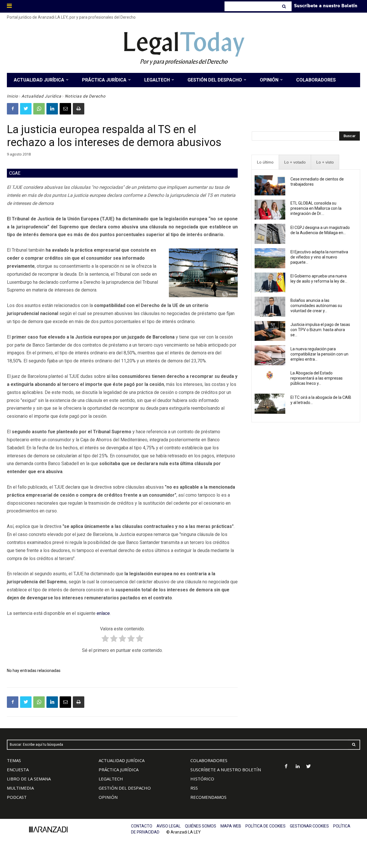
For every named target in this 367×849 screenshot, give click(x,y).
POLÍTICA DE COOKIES (265, 826)
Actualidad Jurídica (41, 96)
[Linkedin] (52, 108)
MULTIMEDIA (20, 788)
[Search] (284, 6)
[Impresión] (78, 108)
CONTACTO (141, 826)
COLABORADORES (208, 760)
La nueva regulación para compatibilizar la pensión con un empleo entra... (319, 354)
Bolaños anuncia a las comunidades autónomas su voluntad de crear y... (316, 305)
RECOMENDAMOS (208, 797)
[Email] (65, 108)
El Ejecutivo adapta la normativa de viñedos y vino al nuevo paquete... (319, 257)
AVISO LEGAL (169, 826)
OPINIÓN (108, 797)
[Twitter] (26, 108)
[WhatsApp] (39, 108)
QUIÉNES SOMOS (200, 826)
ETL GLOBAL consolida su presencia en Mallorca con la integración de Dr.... (315, 208)
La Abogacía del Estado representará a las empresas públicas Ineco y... (316, 378)
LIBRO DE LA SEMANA (29, 779)
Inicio (12, 96)
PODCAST (17, 797)
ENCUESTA (18, 769)
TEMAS (14, 760)
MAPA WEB (230, 826)
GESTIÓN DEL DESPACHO (125, 788)
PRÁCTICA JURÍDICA (118, 769)
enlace (103, 613)
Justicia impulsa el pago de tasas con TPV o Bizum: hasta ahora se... (320, 329)
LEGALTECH (111, 779)
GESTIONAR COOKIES (309, 826)
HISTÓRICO (202, 779)
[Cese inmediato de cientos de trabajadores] (270, 185)
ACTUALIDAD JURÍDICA (122, 760)
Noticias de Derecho (85, 96)
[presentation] (265, 162)
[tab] (265, 162)
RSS (194, 788)
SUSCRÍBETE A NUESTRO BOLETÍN (225, 769)
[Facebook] (12, 108)
